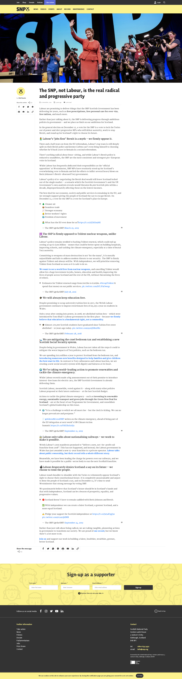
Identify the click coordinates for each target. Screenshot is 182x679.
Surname (64, 583)
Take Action (50, 2)
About (59, 9)
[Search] (164, 2)
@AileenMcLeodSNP (54, 419)
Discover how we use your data (90, 593)
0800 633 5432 (143, 646)
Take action (21, 629)
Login (159, 2)
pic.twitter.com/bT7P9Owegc (96, 286)
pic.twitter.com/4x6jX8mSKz (86, 328)
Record (67, 9)
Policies (40, 2)
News (36, 9)
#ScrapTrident (107, 283)
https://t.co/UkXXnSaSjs (62, 425)
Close (140, 676)
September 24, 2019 (74, 523)
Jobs (18, 643)
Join (18, 2)
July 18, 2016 (70, 292)
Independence (78, 9)
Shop (24, 2)
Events (51, 9)
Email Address (97, 583)
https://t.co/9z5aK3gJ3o (103, 514)
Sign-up (138, 587)
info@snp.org (142, 649)
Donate (31, 2)
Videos (43, 9)
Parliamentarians (23, 640)
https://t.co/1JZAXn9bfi (89, 222)
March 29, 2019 (72, 228)
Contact (90, 9)
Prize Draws (21, 646)
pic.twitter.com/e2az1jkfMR (55, 517)
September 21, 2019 (74, 431)
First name (33, 583)
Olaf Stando (22, 98)
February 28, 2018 (73, 333)
